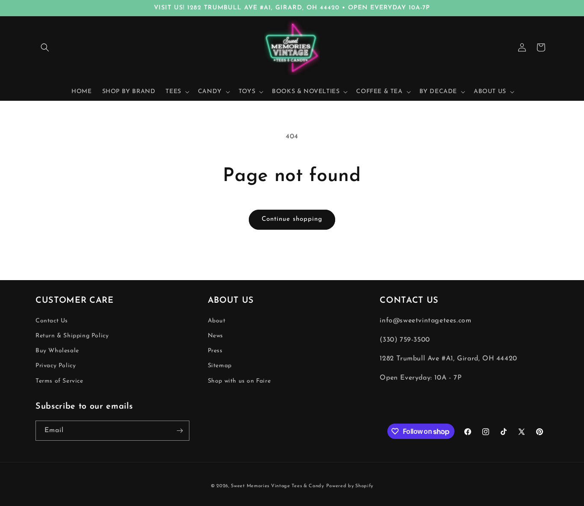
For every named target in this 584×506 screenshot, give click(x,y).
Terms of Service (59, 381)
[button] (44, 47)
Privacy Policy (55, 366)
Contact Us (51, 321)
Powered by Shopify (350, 486)
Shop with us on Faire (239, 381)
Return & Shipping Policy (72, 336)
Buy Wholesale (57, 351)
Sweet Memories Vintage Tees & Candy (277, 486)
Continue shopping (292, 219)
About (217, 321)
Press (215, 351)
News (215, 336)
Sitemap (220, 366)
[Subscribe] (179, 431)
